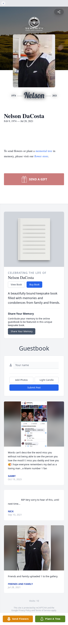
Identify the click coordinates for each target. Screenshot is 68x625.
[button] (34, 424)
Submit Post (34, 387)
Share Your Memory (22, 331)
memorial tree (43, 151)
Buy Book (34, 284)
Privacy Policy (24, 610)
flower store (41, 156)
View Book (16, 284)
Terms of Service (43, 610)
